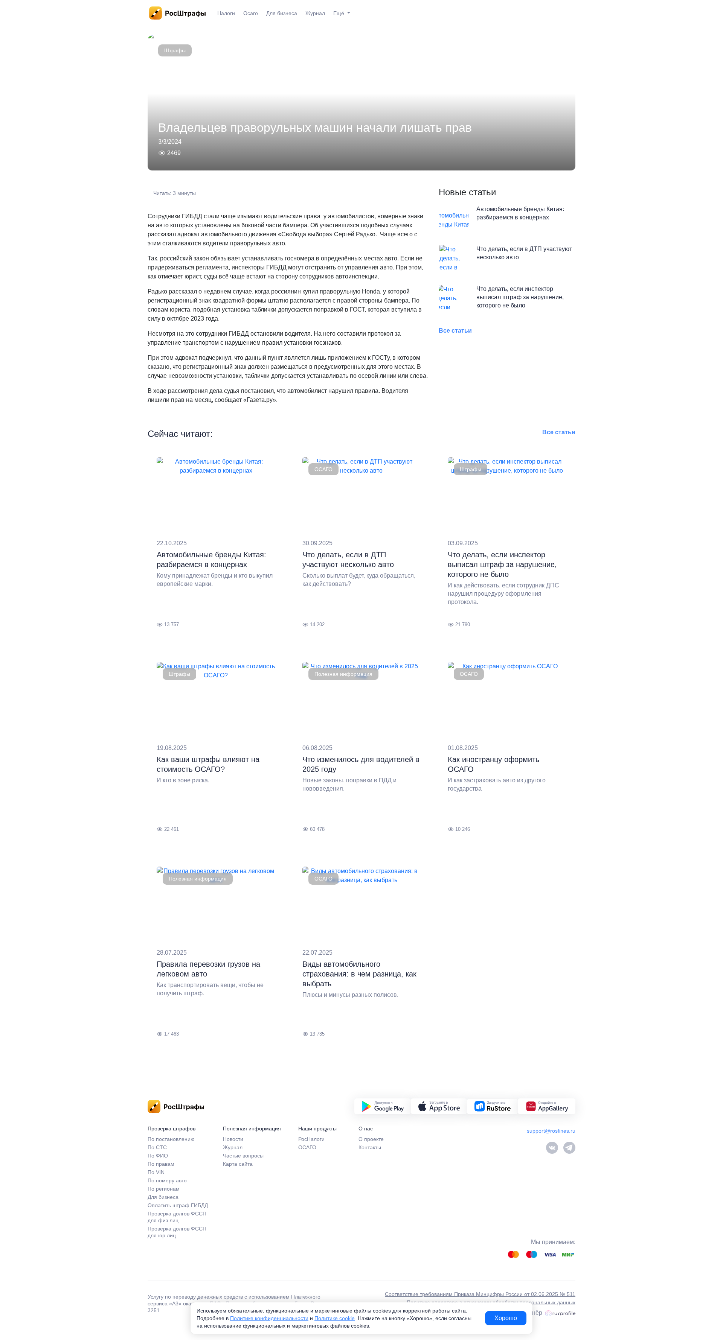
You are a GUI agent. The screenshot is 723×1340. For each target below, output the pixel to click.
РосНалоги (311, 1139)
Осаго (250, 13)
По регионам (164, 1189)
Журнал (315, 13)
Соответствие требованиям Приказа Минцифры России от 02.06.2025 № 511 (480, 1294)
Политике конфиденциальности (269, 1318)
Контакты (369, 1147)
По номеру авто (167, 1180)
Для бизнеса (281, 13)
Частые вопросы (243, 1156)
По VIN (156, 1172)
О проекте (371, 1139)
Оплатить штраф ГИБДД (178, 1205)
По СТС (157, 1147)
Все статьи (455, 330)
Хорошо (505, 1318)
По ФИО (158, 1156)
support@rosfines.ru (551, 1131)
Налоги (226, 13)
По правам (161, 1164)
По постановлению (171, 1139)
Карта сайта (238, 1164)
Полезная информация (343, 674)
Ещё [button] (339, 13)
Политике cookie (334, 1318)
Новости (233, 1139)
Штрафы (175, 50)
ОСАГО (323, 469)
